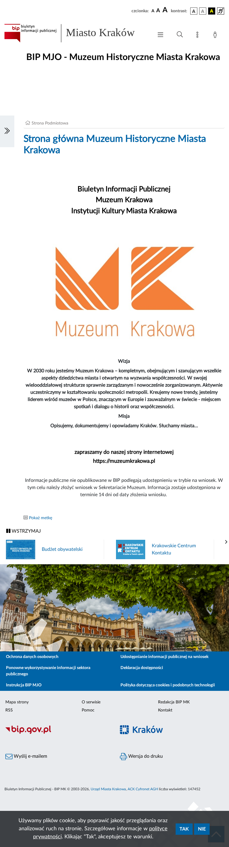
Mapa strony (17, 702)
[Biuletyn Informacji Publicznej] (57, 733)
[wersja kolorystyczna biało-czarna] (203, 11)
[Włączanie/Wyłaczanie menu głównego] (160, 35)
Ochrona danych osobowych (32, 657)
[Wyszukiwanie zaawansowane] (180, 35)
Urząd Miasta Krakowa (108, 789)
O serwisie (91, 702)
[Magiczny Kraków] (172, 733)
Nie (202, 829)
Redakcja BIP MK (174, 702)
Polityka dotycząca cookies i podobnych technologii (167, 685)
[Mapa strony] (198, 36)
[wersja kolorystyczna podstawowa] (194, 11)
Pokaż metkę (40, 518)
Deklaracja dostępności (141, 668)
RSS (9, 710)
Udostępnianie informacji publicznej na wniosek (164, 657)
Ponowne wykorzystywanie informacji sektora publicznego (48, 671)
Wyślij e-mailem (30, 756)
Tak (184, 829)
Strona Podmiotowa (50, 123)
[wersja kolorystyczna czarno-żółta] (212, 11)
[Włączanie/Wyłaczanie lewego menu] (7, 131)
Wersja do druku (145, 756)
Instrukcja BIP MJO (23, 685)
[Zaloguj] (216, 36)
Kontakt (165, 710)
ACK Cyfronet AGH (143, 789)
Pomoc (88, 710)
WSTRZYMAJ (25, 531)
